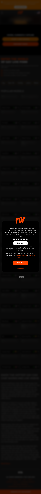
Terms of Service (21, 255)
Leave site (20, 268)
